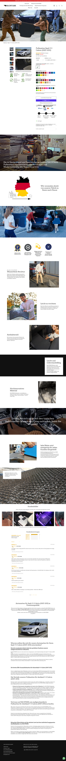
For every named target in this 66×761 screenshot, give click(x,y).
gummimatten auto (20, 727)
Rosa (48, 73)
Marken (5, 42)
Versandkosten (44, 55)
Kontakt (36, 7)
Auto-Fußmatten (24, 671)
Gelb (41, 75)
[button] (38, 53)
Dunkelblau (52, 73)
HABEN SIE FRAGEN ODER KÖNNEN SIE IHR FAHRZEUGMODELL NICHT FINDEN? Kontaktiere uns (46, 125)
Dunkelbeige (43, 75)
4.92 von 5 (19, 535)
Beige (46, 75)
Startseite (27, 3)
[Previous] (3, 519)
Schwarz (37, 73)
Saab (9, 42)
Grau (39, 73)
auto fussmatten (44, 731)
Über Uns (30, 7)
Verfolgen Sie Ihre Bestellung (26, 5)
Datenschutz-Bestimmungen (9, 752)
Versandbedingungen (8, 749)
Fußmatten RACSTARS (36, 3)
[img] (14, 544)
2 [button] (31, 594)
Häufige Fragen (7, 748)
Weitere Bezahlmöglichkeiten (46, 102)
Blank (48, 75)
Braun (41, 73)
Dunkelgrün (37, 75)
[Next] (63, 519)
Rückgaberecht (7, 754)
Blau (54, 73)
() (48, 58)
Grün (39, 75)
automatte (41, 654)
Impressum (6, 746)
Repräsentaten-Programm (40, 5)
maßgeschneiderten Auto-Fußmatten (43, 689)
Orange (41, 82)
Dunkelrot (43, 73)
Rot (46, 73)
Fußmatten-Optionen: (45, 64)
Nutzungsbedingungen (8, 751)
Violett (50, 73)
